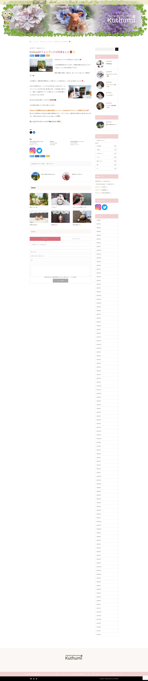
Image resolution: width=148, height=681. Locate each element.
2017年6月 (99, 634)
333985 (103, 187)
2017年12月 (99, 612)
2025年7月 (99, 269)
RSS (36, 678)
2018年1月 (99, 608)
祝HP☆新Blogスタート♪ (111, 125)
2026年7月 (99, 224)
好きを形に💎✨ (77, 224)
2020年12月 (99, 476)
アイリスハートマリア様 (43, 121)
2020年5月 (99, 502)
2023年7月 (99, 359)
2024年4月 (99, 325)
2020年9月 (99, 487)
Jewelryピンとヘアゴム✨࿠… (111, 75)
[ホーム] (30, 39)
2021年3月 (99, 465)
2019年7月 (99, 540)
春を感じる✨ (54, 224)
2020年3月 (99, 510)
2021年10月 (99, 438)
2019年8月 (99, 536)
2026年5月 (99, 231)
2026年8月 (99, 220)
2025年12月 (99, 250)
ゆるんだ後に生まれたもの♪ (36, 141)
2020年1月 (99, 517)
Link (98, 2)
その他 (42, 163)
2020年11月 (99, 480)
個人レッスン (106, 161)
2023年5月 (99, 367)
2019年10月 (99, 529)
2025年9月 (99, 261)
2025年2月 (99, 288)
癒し (106, 164)
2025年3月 (99, 284)
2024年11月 (99, 299)
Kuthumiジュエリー (41, 48)
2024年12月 (99, 295)
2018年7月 (99, 585)
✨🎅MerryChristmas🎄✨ (100, 184)
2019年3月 (99, 555)
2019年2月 (99, 559)
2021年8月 (99, 446)
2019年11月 (99, 525)
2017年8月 (99, 627)
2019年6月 (99, 544)
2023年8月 (99, 355)
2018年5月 (99, 593)
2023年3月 (99, 374)
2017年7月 (99, 630)
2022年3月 (99, 419)
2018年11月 (99, 570)
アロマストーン (73, 2)
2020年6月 (99, 499)
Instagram (33, 678)
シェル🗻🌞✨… (110, 95)
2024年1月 (99, 337)
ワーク (106, 157)
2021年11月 (99, 434)
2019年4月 (99, 551)
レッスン (63, 2)
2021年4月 (99, 461)
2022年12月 (99, 386)
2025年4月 (99, 280)
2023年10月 (99, 348)
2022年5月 (99, 412)
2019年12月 (99, 521)
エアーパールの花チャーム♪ (79, 207)
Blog (83, 2)
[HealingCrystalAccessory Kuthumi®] (74, 659)
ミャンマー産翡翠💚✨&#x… (111, 106)
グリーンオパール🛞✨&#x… (111, 85)
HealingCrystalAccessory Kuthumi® (111, 678)
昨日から (52, 141)
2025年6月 (99, 273)
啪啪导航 (104, 189)
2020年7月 (99, 495)
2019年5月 (99, 547)
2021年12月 (99, 431)
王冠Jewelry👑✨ (34, 224)
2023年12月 (99, 340)
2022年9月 (99, 397)
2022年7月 (99, 404)
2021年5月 (99, 457)
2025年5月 (99, 276)
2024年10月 (99, 303)
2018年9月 (99, 578)
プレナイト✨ (98, 187)
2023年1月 (99, 382)
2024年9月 (99, 306)
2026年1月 (99, 246)
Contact (90, 2)
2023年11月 (99, 344)
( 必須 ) (33, 251)
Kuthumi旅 (106, 146)
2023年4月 (99, 370)
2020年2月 (99, 514)
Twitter (31, 678)
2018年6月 (99, 589)
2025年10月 (99, 257)
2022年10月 (99, 393)
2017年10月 (99, 619)
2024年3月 (99, 329)
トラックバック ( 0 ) (76, 238)
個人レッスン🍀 (33, 207)
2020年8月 (99, 491)
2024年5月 (99, 321)
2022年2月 (99, 423)
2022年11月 (99, 389)
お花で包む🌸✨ (98, 181)
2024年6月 (99, 318)
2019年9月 (99, 532)
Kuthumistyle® (52, 2)
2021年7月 (99, 450)
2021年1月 (99, 472)
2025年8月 (99, 265)
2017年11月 (99, 615)
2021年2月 (99, 468)
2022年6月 (99, 408)
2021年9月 (99, 442)
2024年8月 (99, 310)
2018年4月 (99, 596)
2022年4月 (99, 416)
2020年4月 (99, 506)
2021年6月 (99, 453)
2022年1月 (99, 427)
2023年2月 (99, 378)
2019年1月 (99, 563)
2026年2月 (99, 242)
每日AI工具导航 (105, 192)
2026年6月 (99, 227)
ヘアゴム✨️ (54, 207)
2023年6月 (99, 363)
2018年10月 (99, 574)
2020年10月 (99, 483)
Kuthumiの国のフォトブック (77, 141)
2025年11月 (99, 254)
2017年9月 (99, 623)
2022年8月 (99, 401)
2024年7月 (99, 314)
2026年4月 (99, 235)
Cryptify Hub (106, 181)
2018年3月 (99, 600)
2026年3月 (99, 239)
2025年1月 (99, 291)
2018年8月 (99, 581)
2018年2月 (99, 604)
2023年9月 (99, 352)
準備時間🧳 (109, 63)
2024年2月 (99, 333)
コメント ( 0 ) (45, 238)
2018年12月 (99, 566)
